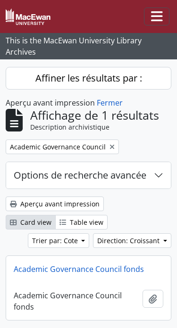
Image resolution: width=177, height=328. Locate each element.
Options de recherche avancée (80, 175)
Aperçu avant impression (59, 203)
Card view (34, 222)
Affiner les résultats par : (88, 78)
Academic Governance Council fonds (79, 269)
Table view (85, 222)
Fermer (110, 103)
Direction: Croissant (129, 240)
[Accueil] (32, 17)
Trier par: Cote (56, 240)
